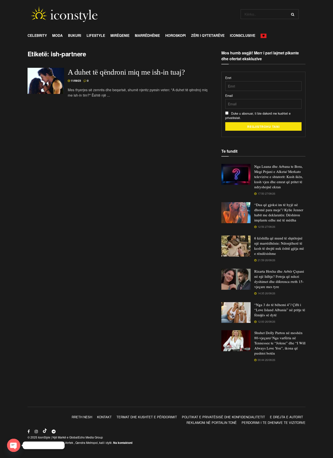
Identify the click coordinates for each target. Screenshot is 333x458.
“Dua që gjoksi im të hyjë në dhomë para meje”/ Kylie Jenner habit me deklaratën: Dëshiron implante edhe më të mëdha (278, 212)
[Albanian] (265, 35)
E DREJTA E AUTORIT (286, 417)
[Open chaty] (13, 445)
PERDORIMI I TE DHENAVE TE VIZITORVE (273, 422)
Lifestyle (96, 35)
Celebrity (37, 35)
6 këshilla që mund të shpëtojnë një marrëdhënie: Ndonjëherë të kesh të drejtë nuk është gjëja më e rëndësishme (279, 246)
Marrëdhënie (147, 35)
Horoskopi (175, 35)
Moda (57, 35)
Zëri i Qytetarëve (208, 35)
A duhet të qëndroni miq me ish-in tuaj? (126, 72)
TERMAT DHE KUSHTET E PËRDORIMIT (147, 417)
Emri (228, 78)
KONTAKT (104, 417)
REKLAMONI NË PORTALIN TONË (211, 422)
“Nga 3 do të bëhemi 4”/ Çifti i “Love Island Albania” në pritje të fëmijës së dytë (279, 309)
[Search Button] (294, 14)
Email (229, 95)
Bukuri (74, 35)
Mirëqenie (119, 35)
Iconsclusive (242, 35)
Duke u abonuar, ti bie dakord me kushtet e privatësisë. (258, 115)
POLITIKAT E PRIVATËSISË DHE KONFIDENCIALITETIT (223, 417)
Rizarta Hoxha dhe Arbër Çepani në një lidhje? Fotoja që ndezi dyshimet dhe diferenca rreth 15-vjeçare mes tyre (279, 279)
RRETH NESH (82, 417)
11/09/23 (75, 80)
